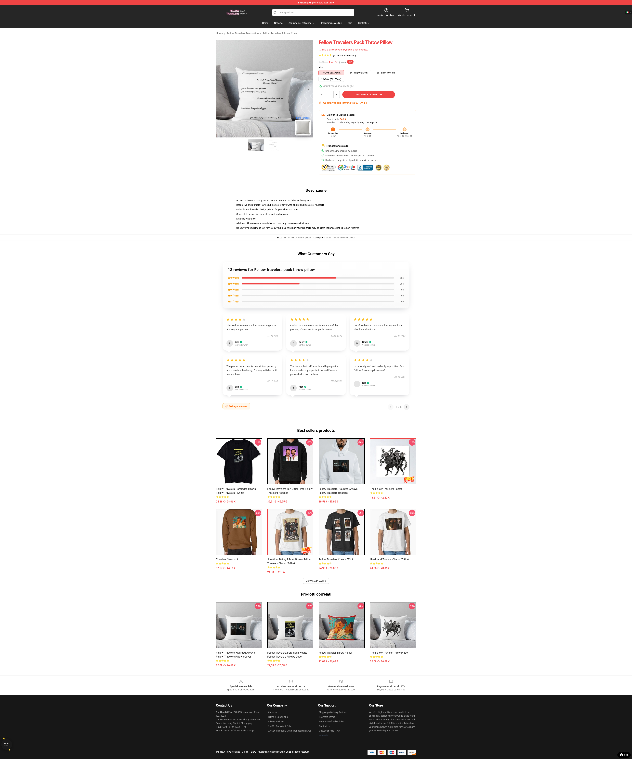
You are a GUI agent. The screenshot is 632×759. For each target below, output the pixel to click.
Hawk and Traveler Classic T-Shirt (389, 559)
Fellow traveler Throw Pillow (335, 652)
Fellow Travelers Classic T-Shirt (337, 559)
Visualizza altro (316, 581)
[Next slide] (308, 88)
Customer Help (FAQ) (330, 730)
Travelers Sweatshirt (227, 559)
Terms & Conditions (278, 717)
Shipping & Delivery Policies (332, 712)
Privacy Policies (276, 721)
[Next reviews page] (406, 407)
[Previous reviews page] (391, 407)
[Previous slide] (221, 88)
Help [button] (626, 755)
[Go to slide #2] (273, 145)
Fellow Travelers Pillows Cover (280, 33)
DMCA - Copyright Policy (280, 726)
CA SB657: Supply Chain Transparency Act (289, 730)
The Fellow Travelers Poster (386, 488)
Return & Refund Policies (331, 721)
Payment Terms (327, 717)
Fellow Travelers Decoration (243, 33)
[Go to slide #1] (256, 145)
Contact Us (324, 726)
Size (321, 67)
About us (272, 712)
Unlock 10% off (7, 744)
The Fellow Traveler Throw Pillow (389, 652)
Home (219, 33)
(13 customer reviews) (344, 55)
